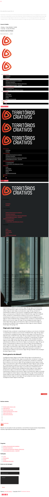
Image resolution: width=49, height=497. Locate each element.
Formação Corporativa (8, 448)
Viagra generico (6, 408)
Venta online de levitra (8, 414)
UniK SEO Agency (8, 491)
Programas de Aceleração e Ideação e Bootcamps (13, 449)
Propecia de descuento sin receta (10, 411)
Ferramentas (6, 458)
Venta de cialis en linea (8, 410)
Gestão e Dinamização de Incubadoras (11, 446)
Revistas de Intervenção (8, 461)
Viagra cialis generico (7, 413)
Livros (4, 456)
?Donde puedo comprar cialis (9, 407)
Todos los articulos (4, 423)
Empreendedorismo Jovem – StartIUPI (11, 451)
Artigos (4, 459)
